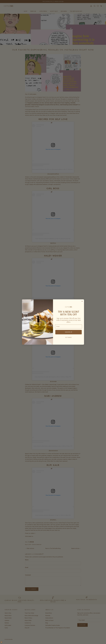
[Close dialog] (82, 301)
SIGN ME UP (68, 332)
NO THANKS (68, 337)
